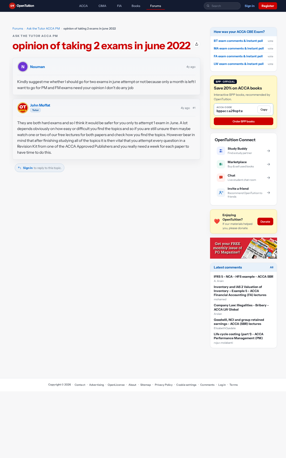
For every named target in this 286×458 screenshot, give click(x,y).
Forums (155, 6)
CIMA (102, 6)
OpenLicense (116, 384)
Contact (80, 384)
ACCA (83, 6)
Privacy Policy (163, 384)
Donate (265, 221)
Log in (222, 384)
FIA (119, 6)
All (271, 267)
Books (136, 6)
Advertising (96, 384)
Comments (207, 384)
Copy (264, 109)
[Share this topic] (196, 44)
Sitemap (145, 384)
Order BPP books (243, 121)
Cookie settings (186, 384)
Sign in (249, 6)
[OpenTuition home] (22, 5)
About (132, 384)
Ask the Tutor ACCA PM (43, 28)
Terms (233, 384)
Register (268, 6)
